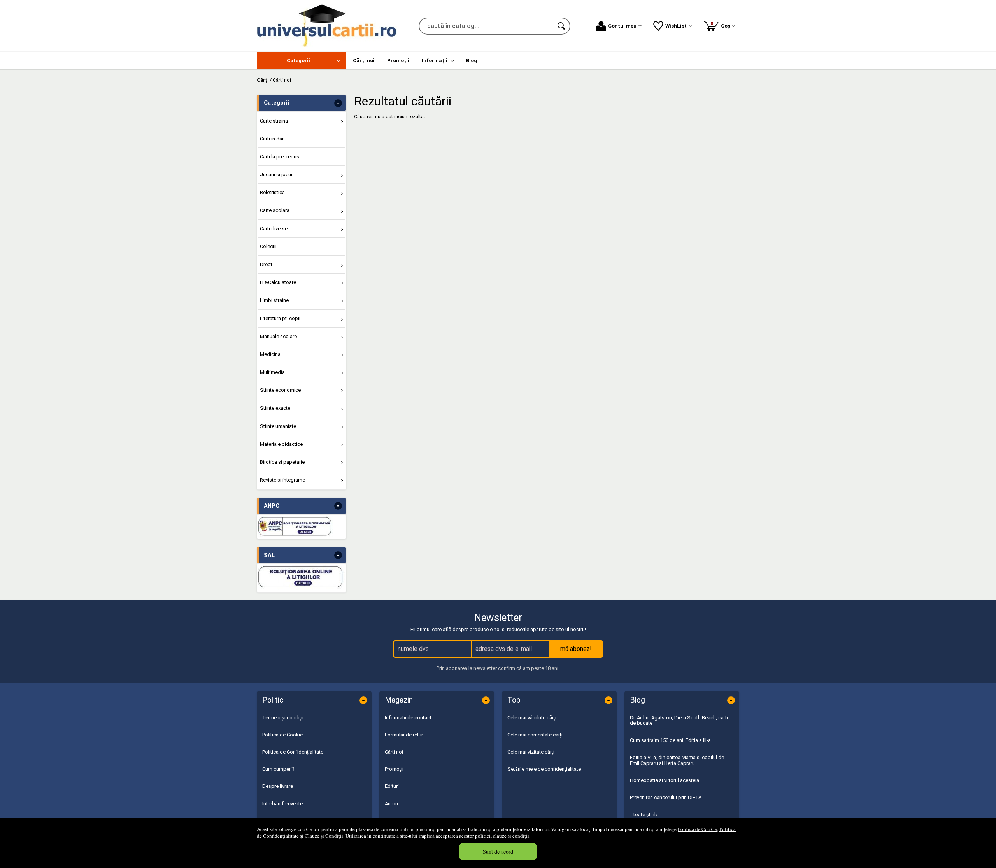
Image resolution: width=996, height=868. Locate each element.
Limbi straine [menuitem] (274, 300)
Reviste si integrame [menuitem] (282, 480)
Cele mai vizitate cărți (530, 752)
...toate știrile (644, 814)
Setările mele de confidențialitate (544, 769)
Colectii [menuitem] (268, 246)
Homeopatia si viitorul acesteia (664, 780)
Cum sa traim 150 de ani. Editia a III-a (670, 740)
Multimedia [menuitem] (272, 372)
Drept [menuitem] (266, 264)
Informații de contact (408, 718)
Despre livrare (277, 786)
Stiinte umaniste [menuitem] (278, 426)
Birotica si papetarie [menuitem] (282, 462)
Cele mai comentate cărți (535, 735)
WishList (676, 26)
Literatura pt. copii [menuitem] (280, 318)
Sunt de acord (498, 851)
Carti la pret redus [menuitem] (279, 157)
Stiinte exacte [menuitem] (275, 408)
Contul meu (622, 26)
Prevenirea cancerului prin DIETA (665, 797)
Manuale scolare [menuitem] (278, 336)
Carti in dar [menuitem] (272, 139)
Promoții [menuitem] (398, 60)
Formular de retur (404, 735)
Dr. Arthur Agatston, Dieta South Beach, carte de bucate (679, 720)
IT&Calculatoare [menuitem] (278, 282)
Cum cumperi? (278, 769)
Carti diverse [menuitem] (274, 228)
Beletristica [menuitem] (272, 192)
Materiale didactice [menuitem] (281, 444)
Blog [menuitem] (471, 60)
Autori (391, 804)
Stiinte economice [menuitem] (280, 390)
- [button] (338, 103)
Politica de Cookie (697, 829)
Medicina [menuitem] (270, 354)
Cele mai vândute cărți (531, 718)
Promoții (394, 769)
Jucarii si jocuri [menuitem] (277, 174)
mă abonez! (576, 648)
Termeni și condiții (282, 718)
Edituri (392, 786)
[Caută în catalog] (561, 26)
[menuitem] (301, 60)
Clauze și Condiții (324, 835)
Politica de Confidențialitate (292, 752)
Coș (721, 24)
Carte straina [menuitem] (274, 121)
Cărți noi (394, 752)
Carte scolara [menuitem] (274, 210)
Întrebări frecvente (282, 804)
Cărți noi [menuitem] (364, 60)
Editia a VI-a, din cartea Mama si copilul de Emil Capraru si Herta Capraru (677, 760)
